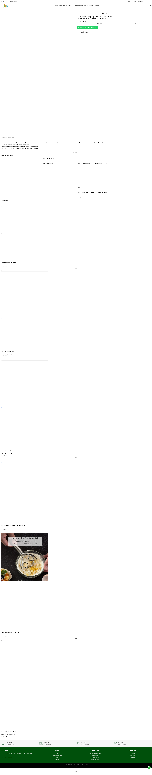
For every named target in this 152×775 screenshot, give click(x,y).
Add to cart (99, 23)
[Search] (143, 5)
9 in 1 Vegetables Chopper (8, 262)
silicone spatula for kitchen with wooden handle (14, 525)
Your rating (80, 165)
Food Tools (53, 12)
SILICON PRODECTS (10, 528)
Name (79, 182)
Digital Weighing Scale (7, 351)
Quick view (5, 259)
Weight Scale (8, 354)
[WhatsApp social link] (116, 31)
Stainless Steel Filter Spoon (9, 732)
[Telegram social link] (117, 31)
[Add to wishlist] (8, 259)
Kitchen (48, 12)
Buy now (134, 23)
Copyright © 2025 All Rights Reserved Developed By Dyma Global (76, 764)
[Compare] (2, 259)
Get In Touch (147, 1)
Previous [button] (4, 16)
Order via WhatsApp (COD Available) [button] (88, 27)
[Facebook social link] (114, 31)
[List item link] (57, 754)
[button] (76, 469)
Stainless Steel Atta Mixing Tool (10, 632)
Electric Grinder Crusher (7, 451)
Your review (80, 168)
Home (44, 12)
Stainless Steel (12, 634)
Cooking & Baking (4, 453)
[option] (9, 21)
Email (79, 187)
